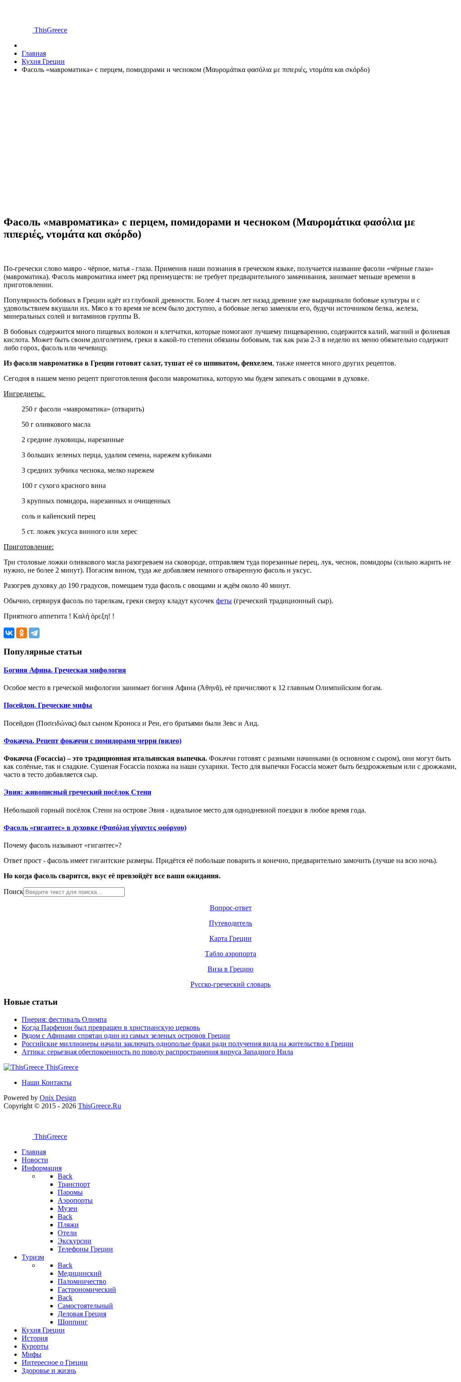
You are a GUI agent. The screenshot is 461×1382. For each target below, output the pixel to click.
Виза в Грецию (230, 969)
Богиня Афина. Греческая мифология (65, 670)
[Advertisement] (230, 144)
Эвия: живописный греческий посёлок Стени (77, 792)
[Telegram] (34, 633)
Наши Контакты (47, 1082)
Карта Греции (230, 938)
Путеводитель (230, 923)
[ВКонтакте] (9, 633)
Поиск (13, 891)
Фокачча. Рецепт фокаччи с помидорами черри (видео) (92, 741)
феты (224, 601)
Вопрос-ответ (231, 908)
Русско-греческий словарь (230, 984)
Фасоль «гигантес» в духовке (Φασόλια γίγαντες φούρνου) (95, 827)
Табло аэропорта (230, 953)
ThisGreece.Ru (99, 1106)
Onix (58, 1098)
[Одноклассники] (21, 633)
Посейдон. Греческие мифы (48, 705)
